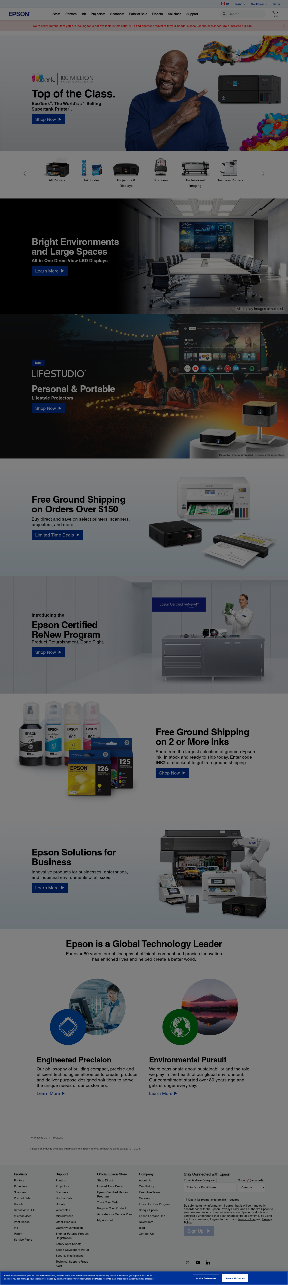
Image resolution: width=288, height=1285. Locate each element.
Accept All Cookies (235, 1278)
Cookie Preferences (206, 1278)
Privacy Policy (102, 1279)
